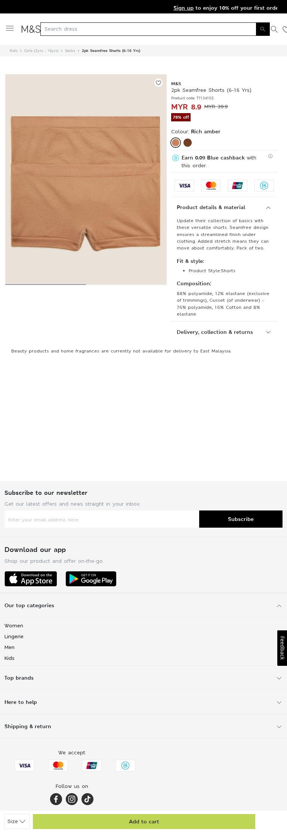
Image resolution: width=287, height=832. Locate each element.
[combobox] (155, 29)
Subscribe (241, 518)
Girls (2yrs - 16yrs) (41, 50)
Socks (70, 50)
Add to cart (144, 821)
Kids (14, 50)
